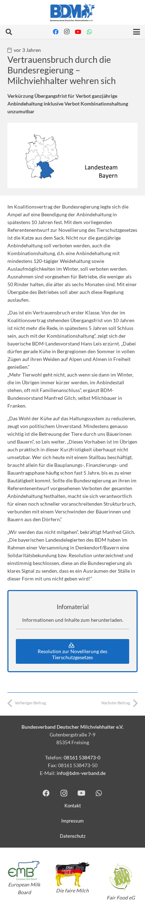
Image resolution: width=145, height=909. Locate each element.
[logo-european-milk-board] (24, 870)
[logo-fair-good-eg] (121, 876)
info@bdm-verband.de (81, 773)
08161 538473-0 (82, 757)
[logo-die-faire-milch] (72, 874)
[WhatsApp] (89, 31)
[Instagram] (66, 31)
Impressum (72, 821)
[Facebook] (55, 31)
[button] (9, 32)
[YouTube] (78, 31)
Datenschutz (73, 836)
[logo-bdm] (72, 12)
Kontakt (72, 805)
